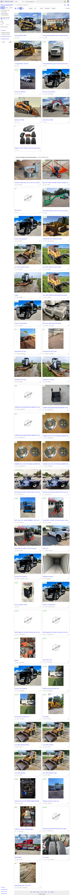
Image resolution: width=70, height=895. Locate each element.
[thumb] (18, 8)
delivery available (6, 34)
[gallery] (20, 8)
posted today (5, 13)
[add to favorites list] (15, 37)
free (3, 23)
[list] (15, 8)
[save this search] (68, 5)
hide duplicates (5, 15)
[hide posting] (40, 37)
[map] (23, 8)
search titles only (5, 10)
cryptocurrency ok (6, 32)
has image (4, 11)
